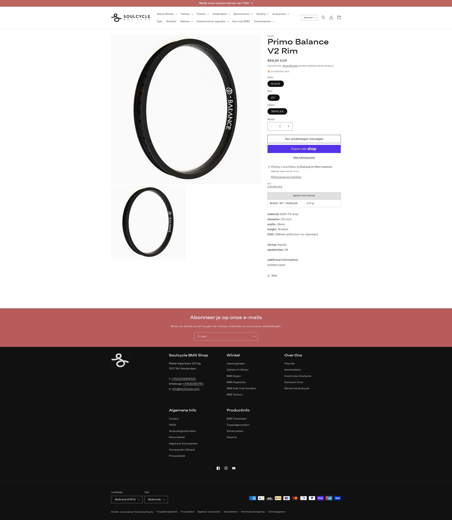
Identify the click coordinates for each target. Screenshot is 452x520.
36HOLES (277, 111)
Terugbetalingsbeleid (167, 511)
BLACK (275, 83)
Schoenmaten (235, 431)
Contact (174, 418)
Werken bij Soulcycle (296, 388)
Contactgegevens (276, 511)
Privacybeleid (177, 455)
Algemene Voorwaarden (183, 443)
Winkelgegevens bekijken (286, 177)
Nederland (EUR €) (125, 499)
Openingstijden (236, 363)
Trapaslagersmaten (238, 424)
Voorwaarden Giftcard (182, 449)
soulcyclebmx (126, 512)
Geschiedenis (292, 369)
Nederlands (308, 18)
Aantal (270, 119)
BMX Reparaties (236, 382)
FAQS (172, 424)
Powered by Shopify (143, 512)
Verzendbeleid (231, 511)
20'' (273, 97)
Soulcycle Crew (293, 382)
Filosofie (289, 363)
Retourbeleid (177, 437)
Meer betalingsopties (304, 157)
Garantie (232, 437)
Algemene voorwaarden (209, 511)
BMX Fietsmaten (237, 418)
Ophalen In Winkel (237, 369)
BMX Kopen (234, 376)
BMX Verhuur (235, 394)
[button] (167, 14)
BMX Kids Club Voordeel (241, 388)
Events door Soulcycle (297, 376)
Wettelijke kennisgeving (253, 511)
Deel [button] (274, 275)
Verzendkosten (290, 65)
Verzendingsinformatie (182, 431)
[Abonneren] (254, 336)
